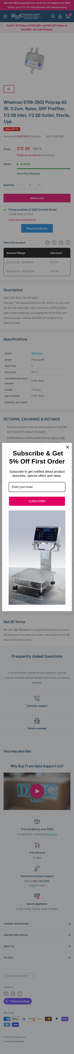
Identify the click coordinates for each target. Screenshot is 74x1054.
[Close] (67, 447)
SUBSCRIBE (37, 501)
